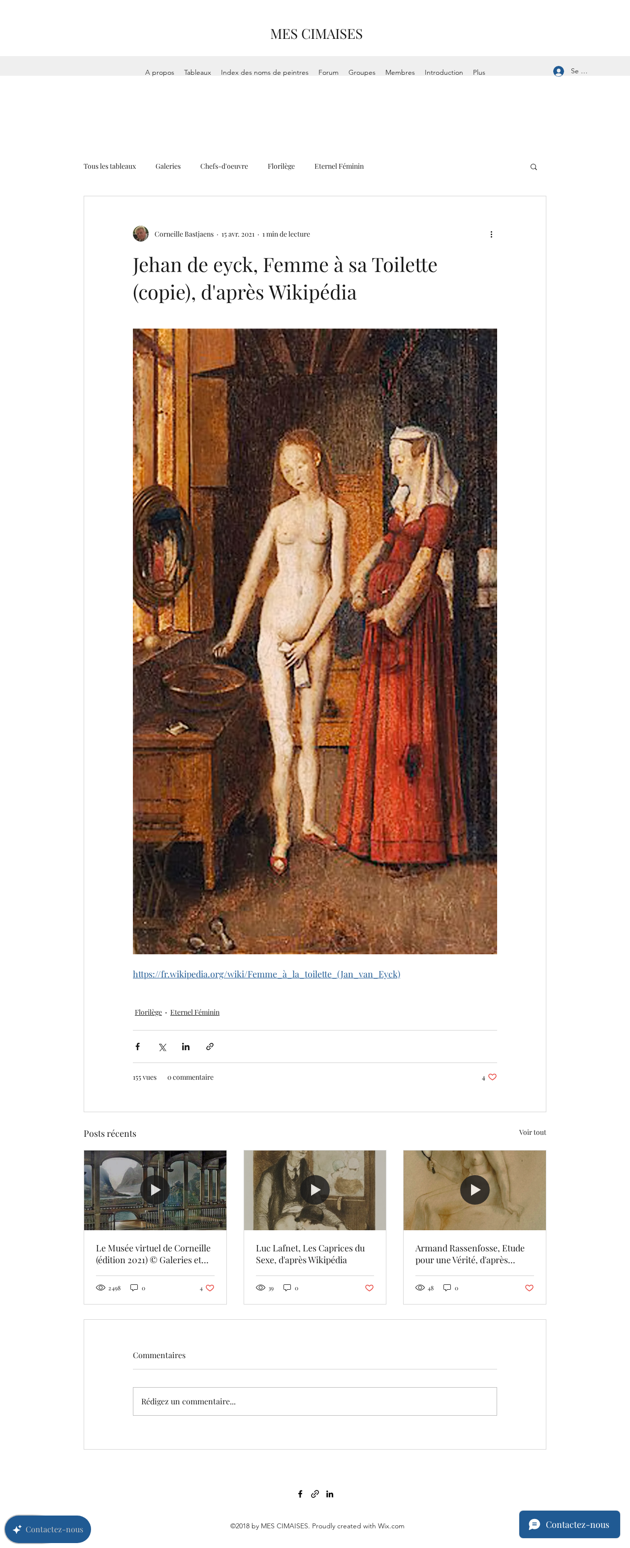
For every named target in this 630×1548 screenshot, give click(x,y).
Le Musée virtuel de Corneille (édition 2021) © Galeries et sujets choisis (153, 1254)
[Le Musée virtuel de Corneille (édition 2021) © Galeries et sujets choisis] (155, 1190)
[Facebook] (300, 1494)
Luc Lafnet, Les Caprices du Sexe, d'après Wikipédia (310, 1254)
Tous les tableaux (110, 166)
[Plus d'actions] (491, 234)
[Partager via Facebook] (137, 1046)
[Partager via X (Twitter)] (161, 1046)
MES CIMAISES (316, 33)
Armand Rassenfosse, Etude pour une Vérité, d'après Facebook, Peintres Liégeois (470, 1254)
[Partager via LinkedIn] (185, 1046)
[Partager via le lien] (210, 1046)
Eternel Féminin (339, 166)
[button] (533, 166)
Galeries (168, 166)
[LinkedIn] (330, 1494)
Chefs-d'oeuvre (224, 166)
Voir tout (532, 1132)
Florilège (281, 166)
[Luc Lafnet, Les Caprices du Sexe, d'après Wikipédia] (315, 1190)
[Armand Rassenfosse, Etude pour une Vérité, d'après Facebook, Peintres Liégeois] (475, 1190)
